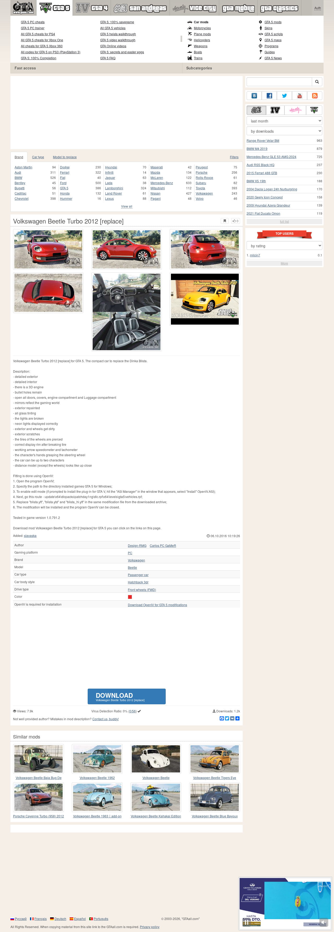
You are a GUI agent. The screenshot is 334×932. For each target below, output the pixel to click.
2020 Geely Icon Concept (265, 197)
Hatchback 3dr (138, 582)
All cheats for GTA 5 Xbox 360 (42, 46)
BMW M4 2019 (257, 148)
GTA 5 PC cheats (33, 22)
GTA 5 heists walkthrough (118, 34)
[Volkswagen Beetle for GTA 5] (155, 759)
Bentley (20, 182)
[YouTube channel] (299, 95)
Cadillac (20, 193)
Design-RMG (137, 545)
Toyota (200, 188)
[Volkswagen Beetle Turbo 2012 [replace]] (48, 249)
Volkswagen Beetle (156, 777)
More (284, 263)
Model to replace (65, 157)
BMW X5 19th (256, 181)
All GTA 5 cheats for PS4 (38, 34)
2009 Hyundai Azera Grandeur (268, 205)
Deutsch (60, 918)
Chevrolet (21, 198)
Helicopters (202, 40)
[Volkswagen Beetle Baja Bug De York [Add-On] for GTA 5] (38, 759)
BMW (18, 177)
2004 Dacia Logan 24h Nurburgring (272, 189)
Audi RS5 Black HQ (260, 164)
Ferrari (64, 172)
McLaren (157, 177)
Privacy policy (149, 926)
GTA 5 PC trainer (32, 28)
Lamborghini (114, 188)
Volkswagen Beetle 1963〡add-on (97, 816)
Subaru (201, 182)
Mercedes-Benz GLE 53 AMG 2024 (271, 156)
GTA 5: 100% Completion (38, 58)
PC (130, 553)
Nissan (155, 193)
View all (126, 206)
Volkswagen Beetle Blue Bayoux (215, 816)
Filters (234, 157)
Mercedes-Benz (162, 182)
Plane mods (202, 34)
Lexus (109, 198)
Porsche (201, 172)
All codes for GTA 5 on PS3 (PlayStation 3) (50, 52)
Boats (198, 52)
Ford (63, 182)
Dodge (65, 167)
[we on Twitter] (284, 95)
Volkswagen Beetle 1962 (97, 777)
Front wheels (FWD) (142, 589)
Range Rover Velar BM (263, 140)
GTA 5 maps (273, 40)
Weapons (200, 46)
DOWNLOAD (120, 696)
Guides (270, 52)
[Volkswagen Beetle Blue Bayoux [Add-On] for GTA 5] (214, 797)
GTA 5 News (273, 58)
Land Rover (113, 193)
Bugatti (20, 188)
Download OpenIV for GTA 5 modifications (157, 604)
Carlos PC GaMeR (163, 545)
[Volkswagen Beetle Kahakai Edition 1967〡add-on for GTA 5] (155, 797)
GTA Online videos (113, 46)
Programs (271, 46)
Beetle (132, 567)
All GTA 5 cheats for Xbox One (42, 40)
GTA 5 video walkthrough (117, 40)
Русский (21, 918)
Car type (38, 157)
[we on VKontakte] (254, 95)
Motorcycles (202, 28)
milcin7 (255, 255)
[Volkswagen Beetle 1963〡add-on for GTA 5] (97, 797)
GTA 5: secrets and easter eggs (122, 52)
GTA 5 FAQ (107, 58)
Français (40, 918)
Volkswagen (204, 193)
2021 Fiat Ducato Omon (263, 213)
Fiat (62, 177)
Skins (268, 28)
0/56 (132, 711)
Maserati (157, 167)
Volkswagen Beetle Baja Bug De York (39, 777)
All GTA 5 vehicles (113, 28)
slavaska (30, 535)
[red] (130, 597)
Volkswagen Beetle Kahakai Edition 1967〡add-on (156, 816)
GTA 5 (64, 188)
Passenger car (138, 574)
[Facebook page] (269, 95)
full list (284, 221)
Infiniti (109, 172)
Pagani (156, 198)
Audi (18, 172)
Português (101, 918)
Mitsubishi (158, 188)
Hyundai (111, 167)
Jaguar (110, 177)
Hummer (66, 198)
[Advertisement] (127, 112)
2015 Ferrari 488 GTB (262, 173)
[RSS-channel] (314, 95)
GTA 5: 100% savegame (117, 22)
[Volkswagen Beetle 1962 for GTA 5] (97, 759)
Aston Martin (23, 167)
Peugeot (202, 167)
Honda (65, 193)
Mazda (155, 172)
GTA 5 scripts (274, 34)
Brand (19, 157)
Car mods (201, 22)
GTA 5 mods (273, 22)
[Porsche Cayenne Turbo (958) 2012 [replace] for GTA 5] (38, 797)
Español (80, 918)
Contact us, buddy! (105, 719)
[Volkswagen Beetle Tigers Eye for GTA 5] (214, 759)
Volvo (200, 198)
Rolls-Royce (204, 177)
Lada (108, 182)
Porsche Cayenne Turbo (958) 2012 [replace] (38, 816)
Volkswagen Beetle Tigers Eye (214, 777)
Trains (198, 58)
